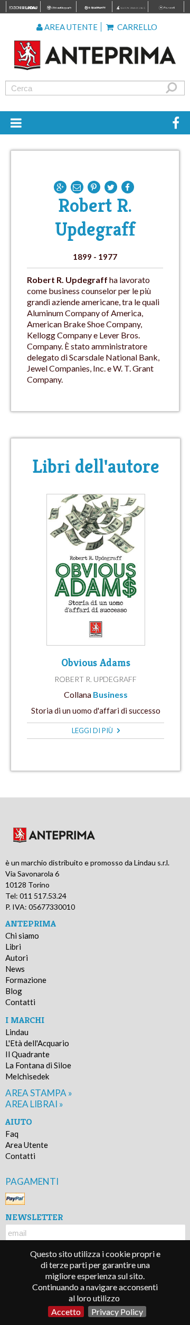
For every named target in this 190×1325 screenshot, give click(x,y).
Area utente (70, 27)
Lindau (16, 1032)
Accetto (66, 1312)
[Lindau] (95, 55)
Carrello (136, 27)
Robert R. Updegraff (95, 679)
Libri (13, 946)
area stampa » (38, 1092)
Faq (11, 1133)
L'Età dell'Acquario (37, 1043)
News (15, 968)
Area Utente (26, 1144)
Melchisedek (27, 1076)
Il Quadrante (27, 1054)
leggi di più (93, 730)
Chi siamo (22, 935)
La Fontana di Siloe (38, 1065)
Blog (13, 991)
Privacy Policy (117, 1312)
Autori (16, 957)
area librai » (34, 1103)
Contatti (20, 1002)
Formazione (25, 980)
